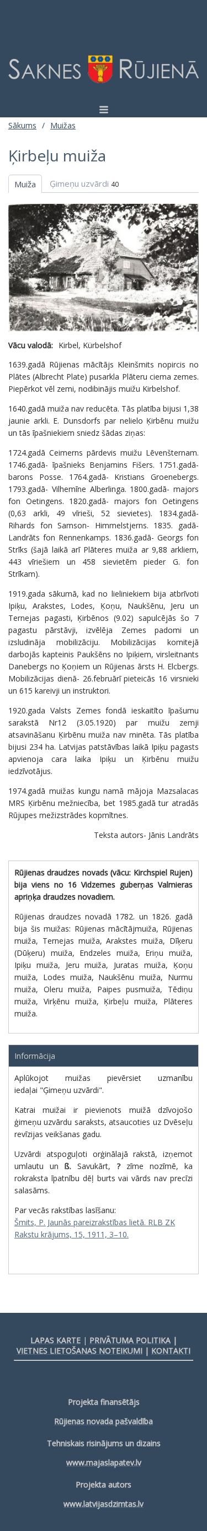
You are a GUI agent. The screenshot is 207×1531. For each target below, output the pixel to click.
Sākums (22, 125)
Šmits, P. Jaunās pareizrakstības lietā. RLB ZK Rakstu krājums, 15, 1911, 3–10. (94, 1228)
